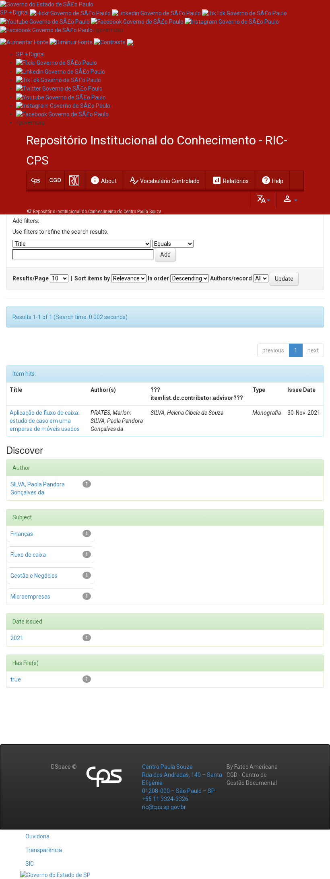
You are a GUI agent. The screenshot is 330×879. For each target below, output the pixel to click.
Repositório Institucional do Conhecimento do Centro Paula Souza (97, 211)
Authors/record (231, 278)
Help (272, 180)
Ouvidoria (37, 836)
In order (158, 278)
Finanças (21, 534)
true (15, 679)
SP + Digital (14, 12)
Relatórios (230, 180)
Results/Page (30, 278)
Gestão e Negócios (34, 575)
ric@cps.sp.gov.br (164, 807)
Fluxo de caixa (28, 555)
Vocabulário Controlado (164, 180)
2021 (16, 638)
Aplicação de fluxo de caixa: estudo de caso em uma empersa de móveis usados (45, 421)
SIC (29, 863)
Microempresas (30, 596)
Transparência (43, 850)
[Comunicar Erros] (130, 42)
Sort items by (92, 278)
